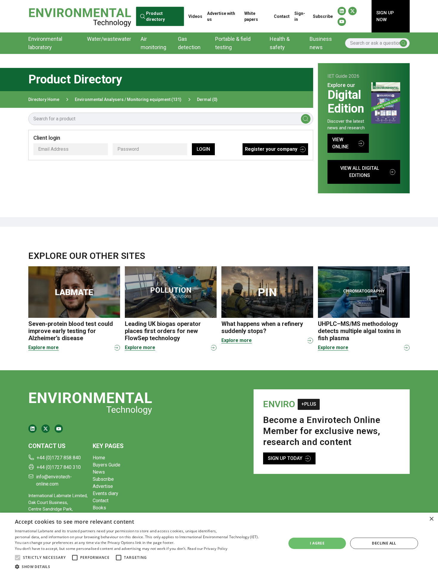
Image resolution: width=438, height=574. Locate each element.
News (99, 472)
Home (99, 458)
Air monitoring (153, 43)
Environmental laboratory (45, 43)
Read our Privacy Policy (207, 548)
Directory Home (43, 99)
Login (203, 149)
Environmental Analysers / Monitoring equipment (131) (128, 99)
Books (99, 508)
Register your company (271, 149)
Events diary (105, 493)
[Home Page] (79, 16)
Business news (321, 43)
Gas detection (189, 43)
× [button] (431, 519)
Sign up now (385, 16)
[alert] (219, 543)
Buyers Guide (106, 465)
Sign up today (285, 458)
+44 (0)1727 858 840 (59, 458)
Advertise (103, 486)
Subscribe (323, 16)
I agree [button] (317, 543)
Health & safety (280, 43)
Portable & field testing (233, 43)
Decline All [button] (384, 543)
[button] (18, 558)
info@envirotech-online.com (54, 480)
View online (340, 143)
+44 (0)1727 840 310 (59, 467)
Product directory (155, 16)
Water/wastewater (109, 39)
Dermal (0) (207, 99)
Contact (282, 16)
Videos (195, 16)
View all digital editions (359, 171)
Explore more (43, 347)
